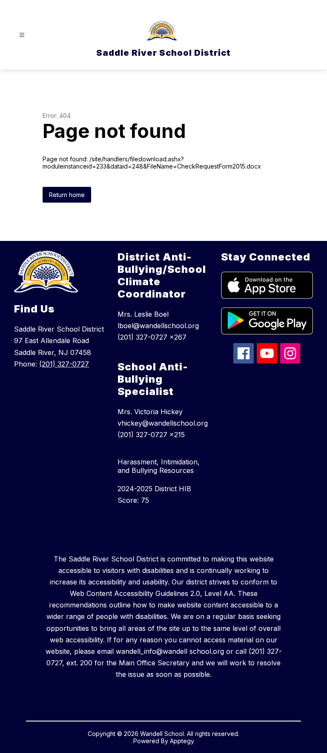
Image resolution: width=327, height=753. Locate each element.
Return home (67, 194)
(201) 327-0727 (64, 364)
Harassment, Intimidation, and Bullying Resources (159, 466)
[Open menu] (22, 35)
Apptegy (182, 740)
